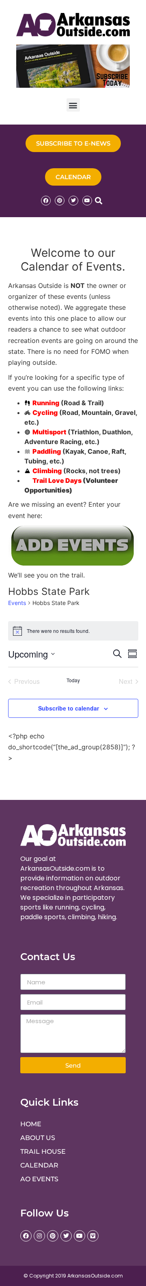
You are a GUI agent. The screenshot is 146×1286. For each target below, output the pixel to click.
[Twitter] (73, 200)
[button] (73, 105)
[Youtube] (87, 200)
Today (73, 680)
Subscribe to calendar (68, 708)
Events (17, 602)
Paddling (46, 451)
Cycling (45, 412)
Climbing (47, 471)
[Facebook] (46, 200)
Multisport (49, 432)
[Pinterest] (59, 200)
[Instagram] (39, 1236)
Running (45, 403)
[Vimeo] (93, 1236)
